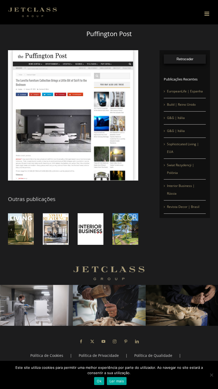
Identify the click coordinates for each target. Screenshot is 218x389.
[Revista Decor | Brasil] (125, 229)
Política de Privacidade (99, 355)
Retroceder (185, 59)
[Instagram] (114, 341)
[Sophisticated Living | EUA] (21, 229)
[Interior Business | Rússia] (90, 229)
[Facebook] (81, 341)
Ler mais (117, 381)
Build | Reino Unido (181, 104)
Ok (99, 381)
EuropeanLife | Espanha (185, 91)
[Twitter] (92, 341)
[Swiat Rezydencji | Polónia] (56, 229)
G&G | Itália (176, 118)
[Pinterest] (125, 341)
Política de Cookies (46, 355)
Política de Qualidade (153, 355)
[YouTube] (103, 341)
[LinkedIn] (137, 341)
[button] (11, 229)
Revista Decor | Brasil (183, 206)
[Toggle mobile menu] (207, 13)
